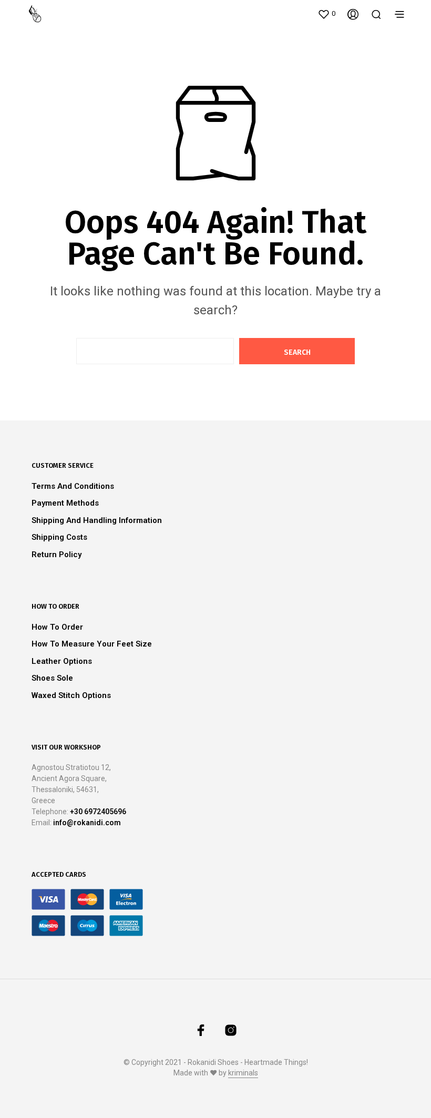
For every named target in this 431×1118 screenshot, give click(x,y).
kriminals (243, 1073)
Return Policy (56, 554)
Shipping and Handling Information (97, 520)
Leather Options (62, 661)
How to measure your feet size (92, 644)
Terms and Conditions (73, 486)
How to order (57, 627)
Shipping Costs (59, 537)
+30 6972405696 (98, 811)
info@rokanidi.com (87, 822)
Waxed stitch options (71, 695)
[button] (326, 13)
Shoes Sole (52, 678)
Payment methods (65, 503)
